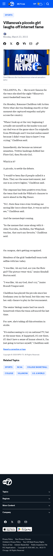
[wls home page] (7, 482)
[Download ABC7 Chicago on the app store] (9, 529)
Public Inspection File (39, 545)
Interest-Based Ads (22, 545)
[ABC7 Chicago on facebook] (5, 522)
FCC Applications (9, 547)
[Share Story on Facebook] (4, 43)
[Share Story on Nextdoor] (24, 43)
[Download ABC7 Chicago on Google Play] (24, 529)
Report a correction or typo (14, 349)
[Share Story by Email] (30, 43)
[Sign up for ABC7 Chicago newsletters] (26, 522)
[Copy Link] (37, 43)
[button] (4, 4)
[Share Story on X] (11, 43)
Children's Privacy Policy (12, 542)
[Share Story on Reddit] (17, 43)
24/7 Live (21, 4)
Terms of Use (7, 545)
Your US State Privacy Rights (33, 542)
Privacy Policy (8, 539)
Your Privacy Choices (23, 539)
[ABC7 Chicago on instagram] (19, 522)
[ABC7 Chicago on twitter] (12, 522)
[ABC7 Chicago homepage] (11, 4)
